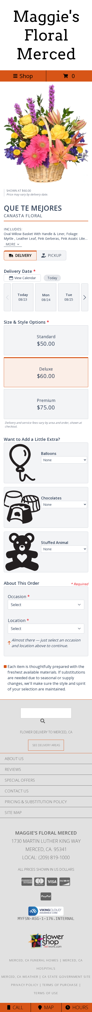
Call (16, 1007)
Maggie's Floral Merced (46, 35)
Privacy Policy (24, 985)
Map (48, 1007)
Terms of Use (46, 993)
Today (52, 278)
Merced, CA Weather (19, 977)
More (10, 244)
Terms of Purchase (60, 985)
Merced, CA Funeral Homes (34, 960)
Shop (26, 76)
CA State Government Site (66, 977)
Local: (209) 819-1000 (46, 857)
